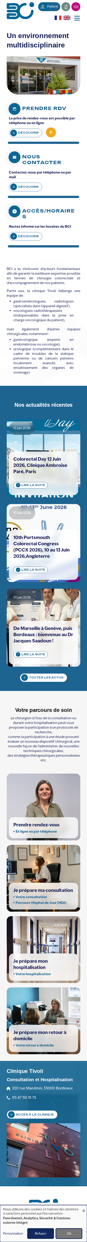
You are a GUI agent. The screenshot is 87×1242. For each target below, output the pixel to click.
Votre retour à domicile (35, 1045)
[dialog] (43, 1223)
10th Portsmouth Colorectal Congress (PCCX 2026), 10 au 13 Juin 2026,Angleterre (41, 546)
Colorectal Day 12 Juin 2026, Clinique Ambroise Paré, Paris (40, 465)
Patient (52, 6)
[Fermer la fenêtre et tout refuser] (83, 1208)
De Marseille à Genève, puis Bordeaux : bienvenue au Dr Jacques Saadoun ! (43, 634)
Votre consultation (31, 897)
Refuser (40, 1234)
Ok (69, 1234)
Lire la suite (33, 485)
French (57, 18)
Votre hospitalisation (33, 974)
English (66, 18)
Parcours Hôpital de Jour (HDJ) (41, 902)
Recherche (65, 6)
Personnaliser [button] (13, 1234)
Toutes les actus (46, 677)
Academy (75, 6)
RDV (50, 132)
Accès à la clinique (35, 1114)
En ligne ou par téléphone (36, 831)
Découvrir (28, 132)
